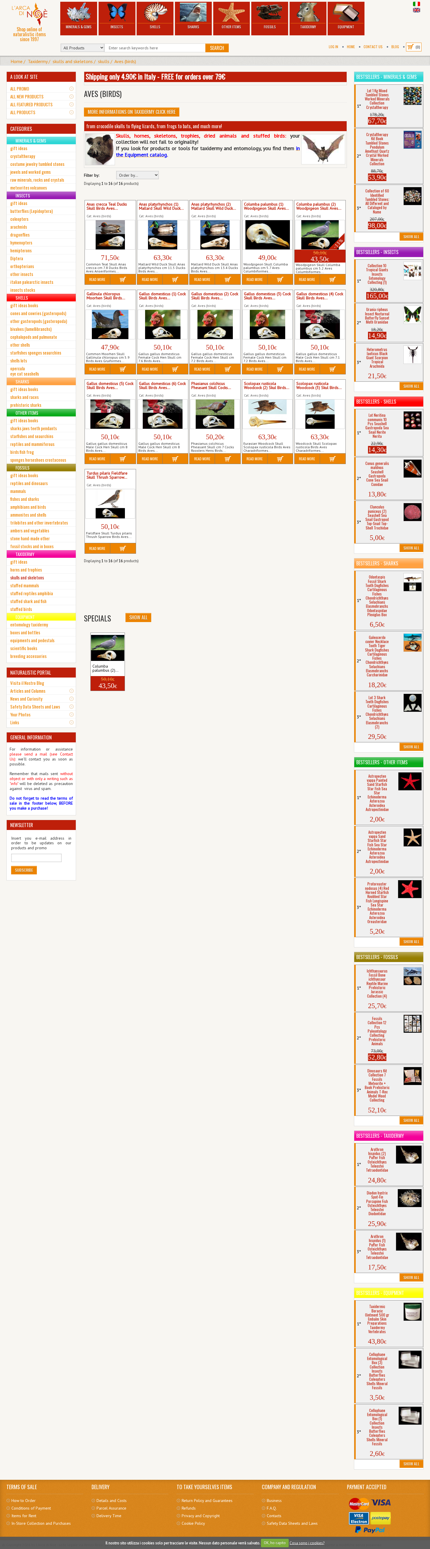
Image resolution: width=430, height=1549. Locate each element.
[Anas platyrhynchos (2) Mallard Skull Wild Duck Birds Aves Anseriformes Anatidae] (215, 234)
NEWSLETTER (21, 825)
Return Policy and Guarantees (207, 1500)
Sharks (193, 26)
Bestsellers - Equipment (380, 1293)
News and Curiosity (26, 698)
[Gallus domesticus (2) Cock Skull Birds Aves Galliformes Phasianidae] (215, 324)
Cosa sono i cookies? (307, 1542)
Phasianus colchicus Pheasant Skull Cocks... (211, 385)
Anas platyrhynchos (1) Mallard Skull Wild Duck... (161, 206)
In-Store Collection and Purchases (41, 1523)
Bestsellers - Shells (376, 401)
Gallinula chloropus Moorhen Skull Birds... (106, 296)
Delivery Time (109, 1515)
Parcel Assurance (111, 1508)
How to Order (23, 1500)
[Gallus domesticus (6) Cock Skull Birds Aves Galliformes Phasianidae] (162, 414)
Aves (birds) (125, 61)
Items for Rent (23, 1515)
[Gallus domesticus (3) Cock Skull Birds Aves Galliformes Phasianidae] (267, 324)
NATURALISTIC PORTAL (30, 672)
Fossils (270, 26)
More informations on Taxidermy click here (132, 111)
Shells (155, 26)
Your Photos (20, 714)
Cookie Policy (193, 1523)
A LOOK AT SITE (23, 77)
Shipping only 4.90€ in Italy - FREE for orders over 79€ (155, 76)
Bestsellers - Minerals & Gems (386, 77)
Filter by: (91, 175)
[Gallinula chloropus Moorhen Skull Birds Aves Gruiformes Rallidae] (110, 324)
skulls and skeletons (73, 61)
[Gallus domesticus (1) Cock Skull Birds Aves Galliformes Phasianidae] (162, 324)
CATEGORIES (21, 129)
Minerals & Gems (79, 26)
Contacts (274, 1515)
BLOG (395, 46)
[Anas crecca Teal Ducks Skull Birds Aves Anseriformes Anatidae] (110, 234)
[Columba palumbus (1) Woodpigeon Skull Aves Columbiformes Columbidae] (267, 234)
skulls (103, 61)
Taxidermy (308, 26)
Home (351, 46)
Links (14, 722)
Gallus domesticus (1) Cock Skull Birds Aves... (162, 296)
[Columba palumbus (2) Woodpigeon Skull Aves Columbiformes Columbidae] (107, 647)
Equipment (346, 26)
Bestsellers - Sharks (377, 563)
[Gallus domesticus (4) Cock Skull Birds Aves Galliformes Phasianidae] (320, 324)
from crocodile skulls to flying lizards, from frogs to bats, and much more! (154, 126)
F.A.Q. (272, 1508)
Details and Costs (112, 1500)
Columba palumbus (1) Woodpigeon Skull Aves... (266, 206)
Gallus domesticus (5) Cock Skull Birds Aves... (110, 385)
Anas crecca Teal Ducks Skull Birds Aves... (107, 206)
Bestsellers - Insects (377, 252)
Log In (333, 46)
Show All (138, 617)
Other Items (231, 26)
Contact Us (373, 46)
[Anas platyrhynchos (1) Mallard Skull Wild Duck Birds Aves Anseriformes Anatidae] (162, 234)
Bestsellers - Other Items (381, 762)
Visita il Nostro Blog (27, 683)
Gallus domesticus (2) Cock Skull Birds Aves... (214, 296)
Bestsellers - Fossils (377, 957)
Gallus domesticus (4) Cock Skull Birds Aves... (319, 296)
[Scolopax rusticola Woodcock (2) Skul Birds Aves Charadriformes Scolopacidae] (267, 414)
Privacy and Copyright (201, 1515)
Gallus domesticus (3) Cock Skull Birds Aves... (267, 296)
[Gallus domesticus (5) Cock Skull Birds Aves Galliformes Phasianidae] (110, 414)
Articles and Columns (27, 690)
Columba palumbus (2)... (105, 668)
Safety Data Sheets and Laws (35, 706)
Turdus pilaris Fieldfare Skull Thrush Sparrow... (107, 475)
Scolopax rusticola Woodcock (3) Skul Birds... (319, 385)
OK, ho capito (275, 1542)
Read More (97, 279)
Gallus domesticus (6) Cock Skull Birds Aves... (162, 385)
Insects (117, 26)
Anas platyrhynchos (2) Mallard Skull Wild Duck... (213, 206)
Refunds (189, 1508)
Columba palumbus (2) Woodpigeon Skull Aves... (318, 206)
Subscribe (24, 870)
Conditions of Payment (31, 1508)
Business (274, 1500)
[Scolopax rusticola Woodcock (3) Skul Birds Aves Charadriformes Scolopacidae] (320, 414)
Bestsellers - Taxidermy (380, 1136)
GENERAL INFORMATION (31, 737)
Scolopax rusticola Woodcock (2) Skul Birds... (266, 385)
